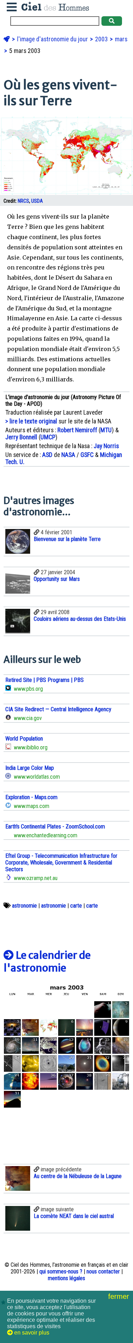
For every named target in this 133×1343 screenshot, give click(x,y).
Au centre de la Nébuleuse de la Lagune (78, 1176)
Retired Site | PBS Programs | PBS (44, 680)
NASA (68, 454)
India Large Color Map (29, 768)
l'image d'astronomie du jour (53, 39)
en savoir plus (31, 1333)
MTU (106, 430)
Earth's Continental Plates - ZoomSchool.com (55, 826)
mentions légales (66, 1278)
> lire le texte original (31, 421)
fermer (119, 1296)
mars (121, 39)
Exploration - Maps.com (31, 797)
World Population (24, 738)
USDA (37, 201)
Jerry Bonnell (21, 437)
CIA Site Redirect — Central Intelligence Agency (58, 709)
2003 (102, 39)
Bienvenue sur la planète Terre (67, 539)
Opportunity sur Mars (57, 579)
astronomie (24, 905)
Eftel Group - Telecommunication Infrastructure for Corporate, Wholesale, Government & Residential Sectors (61, 862)
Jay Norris (106, 446)
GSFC (87, 454)
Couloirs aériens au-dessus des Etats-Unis (80, 619)
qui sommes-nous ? (60, 1271)
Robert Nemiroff (77, 430)
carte (76, 905)
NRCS (23, 201)
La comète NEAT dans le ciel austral (74, 1216)
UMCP (47, 437)
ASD (47, 454)
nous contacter (103, 1271)
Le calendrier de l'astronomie (47, 961)
